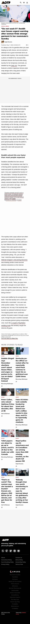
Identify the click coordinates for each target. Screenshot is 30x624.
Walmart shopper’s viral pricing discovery (14, 260)
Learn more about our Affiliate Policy (9, 338)
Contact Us (19, 557)
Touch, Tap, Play (15, 601)
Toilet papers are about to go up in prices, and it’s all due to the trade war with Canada (7, 447)
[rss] (2, 551)
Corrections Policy (6, 560)
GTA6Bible (15, 608)
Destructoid (15, 590)
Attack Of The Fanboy (15, 581)
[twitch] (6, 551)
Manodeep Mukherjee (7, 383)
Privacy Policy (5, 564)
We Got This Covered (15, 588)
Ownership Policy (21, 562)
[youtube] (18, 551)
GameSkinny (15, 595)
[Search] (20, 2)
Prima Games (15, 583)
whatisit (19, 200)
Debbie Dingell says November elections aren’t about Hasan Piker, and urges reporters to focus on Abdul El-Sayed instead (7, 369)
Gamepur (15, 579)
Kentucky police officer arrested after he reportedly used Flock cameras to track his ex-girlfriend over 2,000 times (22, 367)
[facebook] (14, 551)
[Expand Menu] (24, 2)
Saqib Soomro (19, 463)
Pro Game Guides (15, 574)
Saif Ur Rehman (5, 413)
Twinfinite (15, 577)
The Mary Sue (15, 599)
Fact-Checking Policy (7, 562)
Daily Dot (14, 65)
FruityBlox (15, 604)
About (3, 557)
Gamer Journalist (15, 592)
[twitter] (10, 551)
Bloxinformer (15, 606)
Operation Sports (15, 597)
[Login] (27, 2)
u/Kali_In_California (11, 200)
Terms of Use (19, 564)
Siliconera (15, 586)
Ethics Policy (19, 560)
